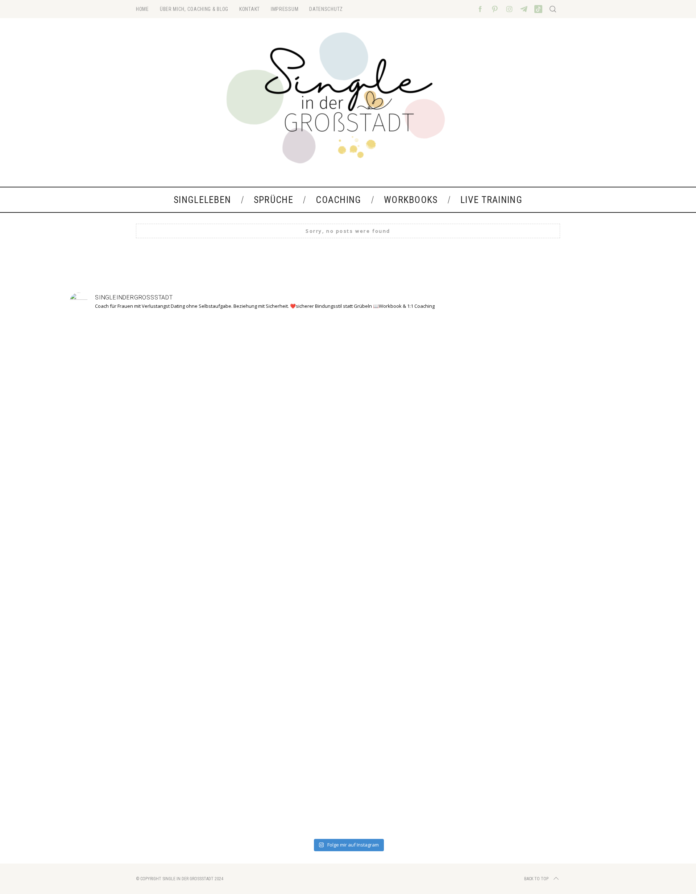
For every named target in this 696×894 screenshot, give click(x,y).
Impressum (284, 9)
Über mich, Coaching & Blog (194, 9)
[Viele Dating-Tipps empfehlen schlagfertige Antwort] (460, 571)
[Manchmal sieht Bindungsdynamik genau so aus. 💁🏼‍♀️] (125, 550)
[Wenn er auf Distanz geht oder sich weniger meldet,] (571, 563)
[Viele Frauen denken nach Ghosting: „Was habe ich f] (236, 576)
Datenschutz (326, 9)
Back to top (536, 878)
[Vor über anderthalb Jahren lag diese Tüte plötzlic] (348, 493)
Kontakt (249, 9)
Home (142, 9)
